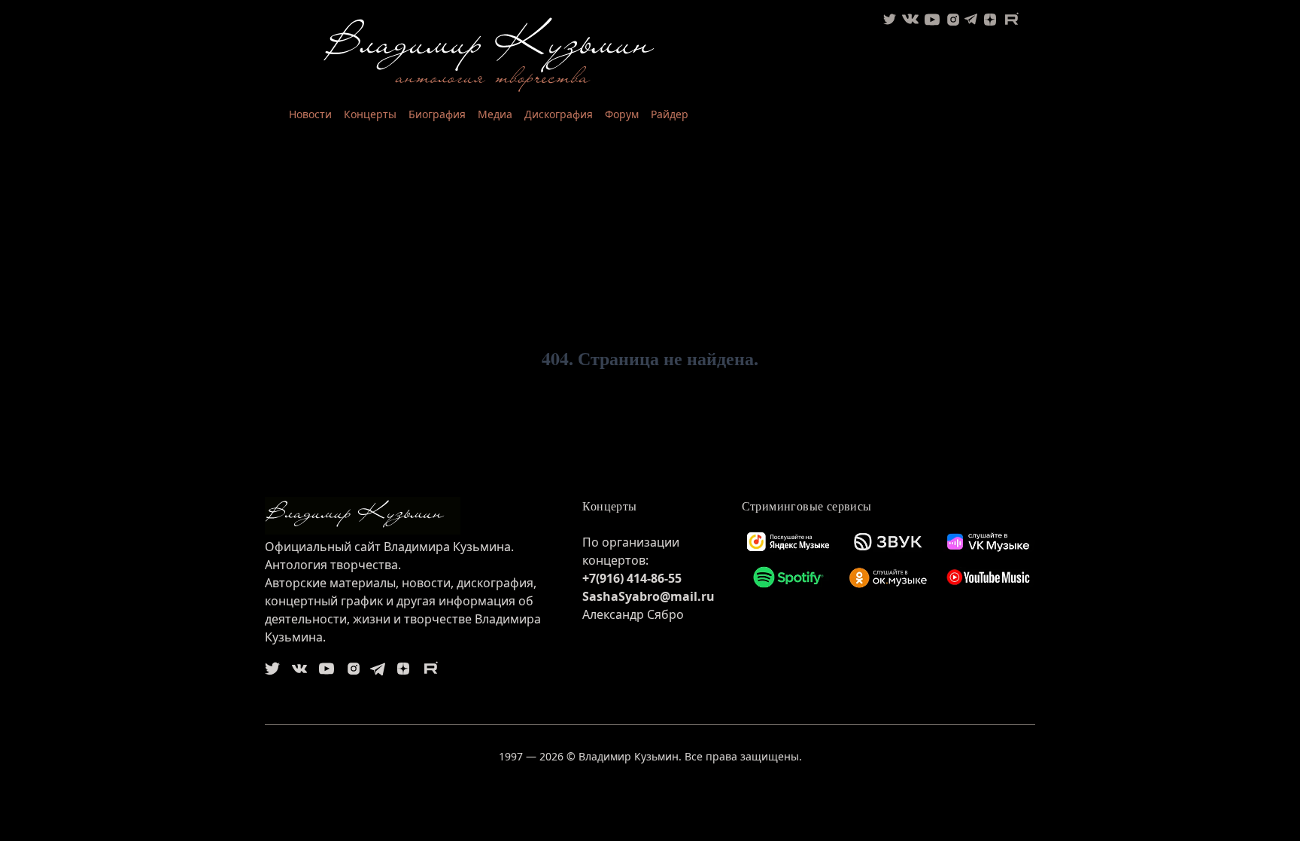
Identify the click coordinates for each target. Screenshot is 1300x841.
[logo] (411, 516)
